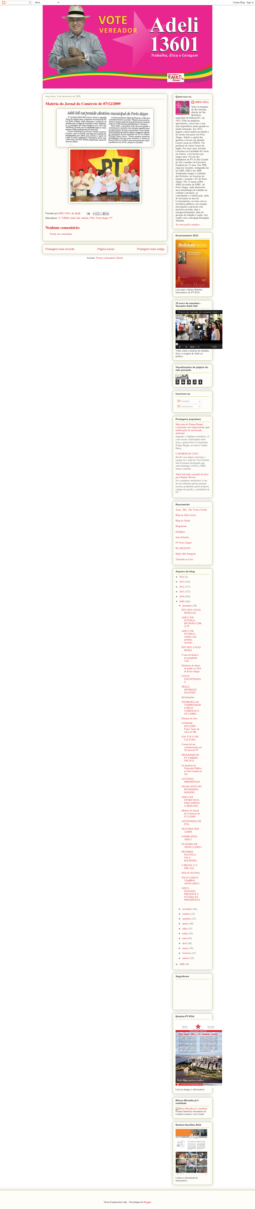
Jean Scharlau (182, 537)
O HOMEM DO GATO (187, 453)
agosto (185, 923)
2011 (182, 591)
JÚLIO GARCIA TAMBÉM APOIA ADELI (190, 880)
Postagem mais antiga (150, 249)
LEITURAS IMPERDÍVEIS (191, 780)
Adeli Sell (75, 218)
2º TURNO (64, 218)
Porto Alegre (102, 218)
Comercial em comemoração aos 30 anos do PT (192, 747)
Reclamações (188, 697)
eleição (84, 218)
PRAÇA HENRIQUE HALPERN (189, 689)
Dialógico (180, 531)
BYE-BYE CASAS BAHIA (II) (191, 611)
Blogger (147, 1202)
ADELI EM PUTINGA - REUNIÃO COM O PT (191, 621)
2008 (182, 964)
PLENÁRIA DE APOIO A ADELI (192, 845)
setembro (187, 918)
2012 (182, 586)
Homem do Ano (189, 718)
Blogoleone (181, 526)
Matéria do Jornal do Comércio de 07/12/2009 (191, 813)
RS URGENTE (183, 548)
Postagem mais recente (59, 249)
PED (92, 218)
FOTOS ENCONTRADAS (191, 679)
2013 (182, 581)
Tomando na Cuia (184, 559)
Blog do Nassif (183, 520)
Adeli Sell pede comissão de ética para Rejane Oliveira (192, 476)
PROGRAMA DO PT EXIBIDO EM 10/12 (190, 758)
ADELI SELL (202, 102)
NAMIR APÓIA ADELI (189, 838)
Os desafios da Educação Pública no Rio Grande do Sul (192, 770)
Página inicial (105, 249)
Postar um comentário (61, 234)
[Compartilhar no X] (101, 213)
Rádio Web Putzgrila (186, 554)
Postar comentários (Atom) (109, 258)
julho (185, 928)
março (185, 948)
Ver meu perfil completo (187, 224)
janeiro (186, 958)
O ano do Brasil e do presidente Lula (190, 658)
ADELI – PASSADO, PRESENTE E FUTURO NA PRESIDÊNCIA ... (191, 895)
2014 (182, 577)
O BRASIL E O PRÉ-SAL (189, 867)
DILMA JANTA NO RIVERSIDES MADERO (192, 789)
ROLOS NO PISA (191, 873)
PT (111, 218)
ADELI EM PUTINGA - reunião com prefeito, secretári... (189, 637)
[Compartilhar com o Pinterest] (107, 213)
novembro (187, 909)
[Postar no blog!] (97, 213)
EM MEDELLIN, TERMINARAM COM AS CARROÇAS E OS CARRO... (191, 708)
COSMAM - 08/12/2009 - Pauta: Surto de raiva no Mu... (190, 727)
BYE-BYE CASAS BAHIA (191, 649)
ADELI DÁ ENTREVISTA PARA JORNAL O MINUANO (191, 801)
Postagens (185, 401)
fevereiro (187, 953)
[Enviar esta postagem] (88, 213)
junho (185, 933)
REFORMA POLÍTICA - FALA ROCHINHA (189, 856)
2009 (182, 601)
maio (185, 938)
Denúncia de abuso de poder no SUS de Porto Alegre (191, 668)
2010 (182, 596)
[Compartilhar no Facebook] (104, 213)
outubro (186, 914)
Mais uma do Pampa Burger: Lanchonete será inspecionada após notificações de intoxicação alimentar (193, 428)
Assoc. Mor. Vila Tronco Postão (191, 509)
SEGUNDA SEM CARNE (190, 830)
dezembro (187, 605)
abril (185, 943)
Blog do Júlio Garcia (186, 515)
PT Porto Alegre (184, 542)
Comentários (186, 406)
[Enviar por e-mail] (94, 213)
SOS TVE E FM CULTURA (190, 738)
